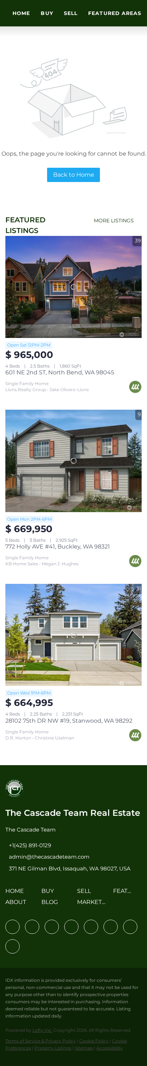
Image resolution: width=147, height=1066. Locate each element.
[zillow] (71, 927)
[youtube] (110, 927)
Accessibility (109, 1048)
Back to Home (73, 174)
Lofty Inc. (42, 1030)
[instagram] (91, 927)
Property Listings (53, 1048)
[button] (16, 893)
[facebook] (12, 927)
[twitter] (52, 927)
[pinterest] (130, 927)
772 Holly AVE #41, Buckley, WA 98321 (57, 546)
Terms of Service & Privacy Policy (40, 1041)
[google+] (12, 946)
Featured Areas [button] (114, 13)
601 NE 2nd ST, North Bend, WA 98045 (59, 372)
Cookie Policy (93, 1041)
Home (21, 13)
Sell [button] (70, 13)
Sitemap (84, 1048)
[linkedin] (32, 927)
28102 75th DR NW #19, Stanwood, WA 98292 (68, 720)
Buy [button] (47, 13)
